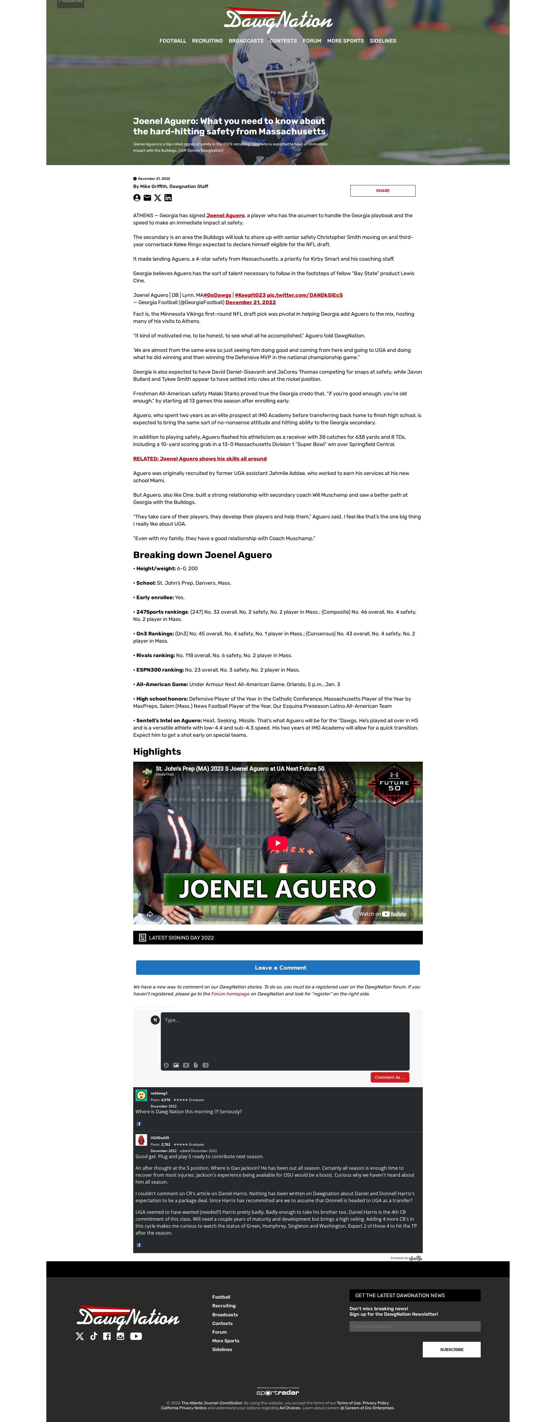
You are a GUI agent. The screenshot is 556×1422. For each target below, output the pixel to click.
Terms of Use (349, 1403)
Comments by (400, 1258)
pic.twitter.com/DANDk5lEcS (305, 295)
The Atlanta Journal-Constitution (211, 1403)
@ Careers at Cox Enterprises (367, 1407)
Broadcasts (246, 41)
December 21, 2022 (251, 302)
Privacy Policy (376, 1403)
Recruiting (207, 41)
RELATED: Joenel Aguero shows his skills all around (200, 459)
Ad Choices (289, 1407)
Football (173, 41)
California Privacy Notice (183, 1407)
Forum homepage (230, 994)
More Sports (345, 41)
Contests (283, 41)
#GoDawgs (217, 295)
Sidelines (383, 41)
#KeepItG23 (250, 295)
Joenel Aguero (225, 215)
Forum (312, 41)
